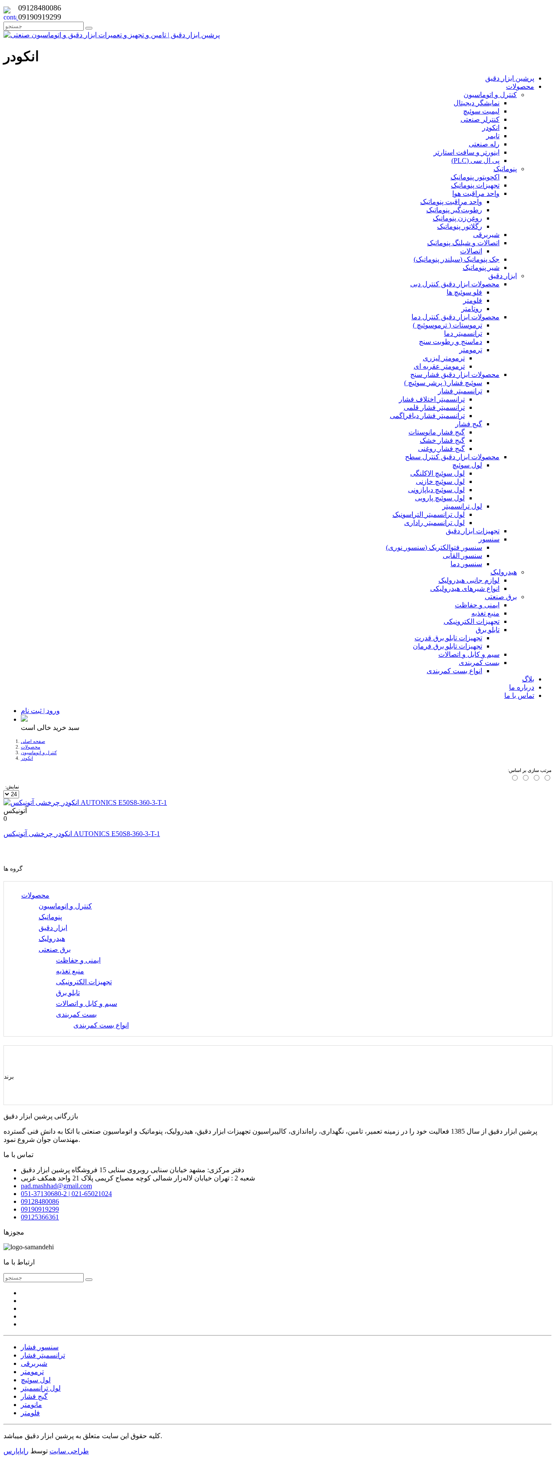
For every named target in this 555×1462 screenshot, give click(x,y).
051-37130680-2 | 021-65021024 (66, 1193)
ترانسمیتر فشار (43, 1355)
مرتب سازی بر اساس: (530, 770)
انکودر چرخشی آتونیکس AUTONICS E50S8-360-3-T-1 (81, 833)
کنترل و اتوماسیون (39, 752)
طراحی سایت (69, 1451)
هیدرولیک (52, 938)
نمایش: (12, 786)
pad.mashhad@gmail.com (56, 1186)
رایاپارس (16, 1451)
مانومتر (31, 1404)
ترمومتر (32, 1371)
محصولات (30, 747)
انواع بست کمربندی (101, 1025)
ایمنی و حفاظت (78, 960)
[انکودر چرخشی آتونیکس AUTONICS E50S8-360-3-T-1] (85, 802)
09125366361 (40, 1217)
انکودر (27, 758)
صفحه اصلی (33, 741)
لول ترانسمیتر (41, 1388)
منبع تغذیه (70, 971)
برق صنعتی (55, 949)
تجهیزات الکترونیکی (84, 981)
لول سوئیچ (36, 1380)
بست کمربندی (76, 1014)
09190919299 (40, 1209)
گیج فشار (34, 1396)
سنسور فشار (40, 1347)
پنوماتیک (50, 917)
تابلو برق (68, 992)
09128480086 (40, 1201)
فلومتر (30, 1413)
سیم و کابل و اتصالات (86, 1003)
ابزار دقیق (53, 927)
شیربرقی (34, 1363)
